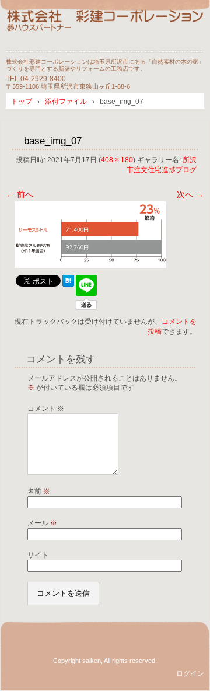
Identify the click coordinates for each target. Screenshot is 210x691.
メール (42, 522)
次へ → (190, 194)
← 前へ (19, 194)
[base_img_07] (90, 265)
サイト (37, 555)
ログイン (190, 673)
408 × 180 (117, 159)
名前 (38, 491)
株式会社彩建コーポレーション (105, 31)
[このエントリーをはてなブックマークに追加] (68, 283)
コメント (45, 408)
